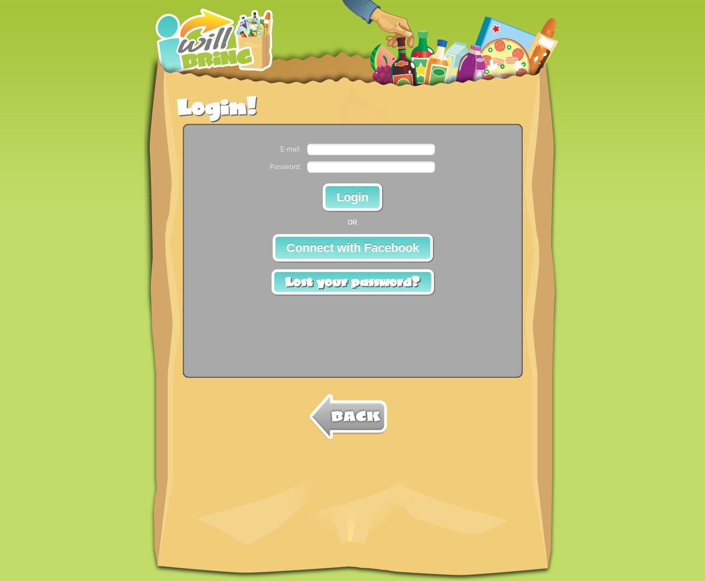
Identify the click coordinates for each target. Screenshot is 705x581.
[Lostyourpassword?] (353, 282)
